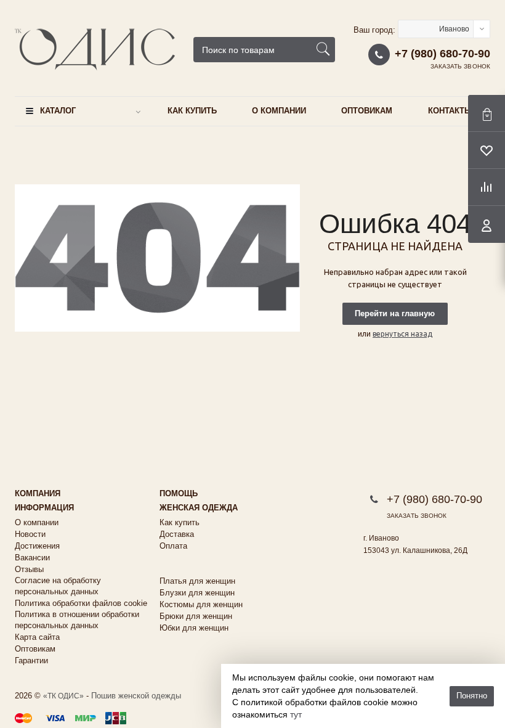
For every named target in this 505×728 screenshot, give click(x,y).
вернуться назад (402, 334)
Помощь (179, 493)
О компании (279, 110)
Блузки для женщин (197, 592)
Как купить (192, 110)
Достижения (37, 545)
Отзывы (29, 569)
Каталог (58, 110)
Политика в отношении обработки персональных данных (77, 620)
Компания (37, 493)
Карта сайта (37, 637)
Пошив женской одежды (136, 695)
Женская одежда (199, 507)
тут (296, 714)
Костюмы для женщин (201, 604)
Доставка (177, 534)
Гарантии (31, 660)
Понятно (471, 695)
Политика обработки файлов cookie (81, 603)
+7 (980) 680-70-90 (442, 53)
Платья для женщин (197, 581)
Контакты (450, 110)
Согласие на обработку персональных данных (58, 586)
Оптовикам (366, 110)
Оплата (173, 545)
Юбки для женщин (194, 627)
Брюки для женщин (196, 616)
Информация (44, 507)
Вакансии (32, 557)
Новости (30, 534)
